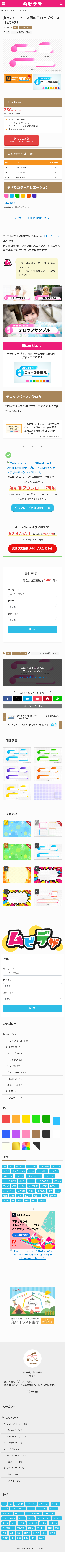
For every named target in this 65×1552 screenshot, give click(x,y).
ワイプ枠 (14, 1065)
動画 (13, 1091)
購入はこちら (21, 140)
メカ (14, 1185)
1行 (4, 1166)
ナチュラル (49, 1176)
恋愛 (19, 1195)
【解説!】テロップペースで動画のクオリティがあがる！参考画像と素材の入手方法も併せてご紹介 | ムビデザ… (41, 428)
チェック (19, 1176)
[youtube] (32, 1391)
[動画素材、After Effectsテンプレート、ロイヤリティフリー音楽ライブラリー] (32, 472)
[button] (7, 698)
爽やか (53, 1195)
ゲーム (31, 1171)
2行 (8, 32)
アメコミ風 (44, 1166)
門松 (27, 1200)
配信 (19, 1200)
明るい (28, 32)
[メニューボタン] (3, 3)
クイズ (6, 1171)
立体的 (6, 1200)
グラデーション (18, 1171)
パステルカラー (44, 1181)
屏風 (12, 1195)
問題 (5, 1195)
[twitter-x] (28, 1391)
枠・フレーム (17, 1072)
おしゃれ (19, 1166)
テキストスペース (34, 1176)
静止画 (15, 1097)
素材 (15, 27)
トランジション (17, 1053)
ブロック (57, 1181)
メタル (22, 1185)
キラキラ (56, 1166)
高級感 (42, 1200)
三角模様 (21, 1190)
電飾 (34, 1200)
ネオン (22, 1181)
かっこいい (31, 1166)
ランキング (15, 1059)
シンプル (54, 1171)
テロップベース (26, 27)
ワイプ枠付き (8, 1190)
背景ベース (15, 1084)
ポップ (6, 1185)
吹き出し (41, 1190)
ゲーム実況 (42, 1171)
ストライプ (7, 1176)
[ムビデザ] (32, 3)
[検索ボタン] (61, 3)
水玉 (45, 1195)
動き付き (16, 1047)
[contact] (36, 1391)
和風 (57, 1190)
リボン (44, 1185)
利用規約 (9, 203)
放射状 (27, 1195)
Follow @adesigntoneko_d (32, 676)
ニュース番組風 (18, 32)
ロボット (54, 1185)
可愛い (31, 1190)
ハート (31, 1181)
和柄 (50, 1190)
